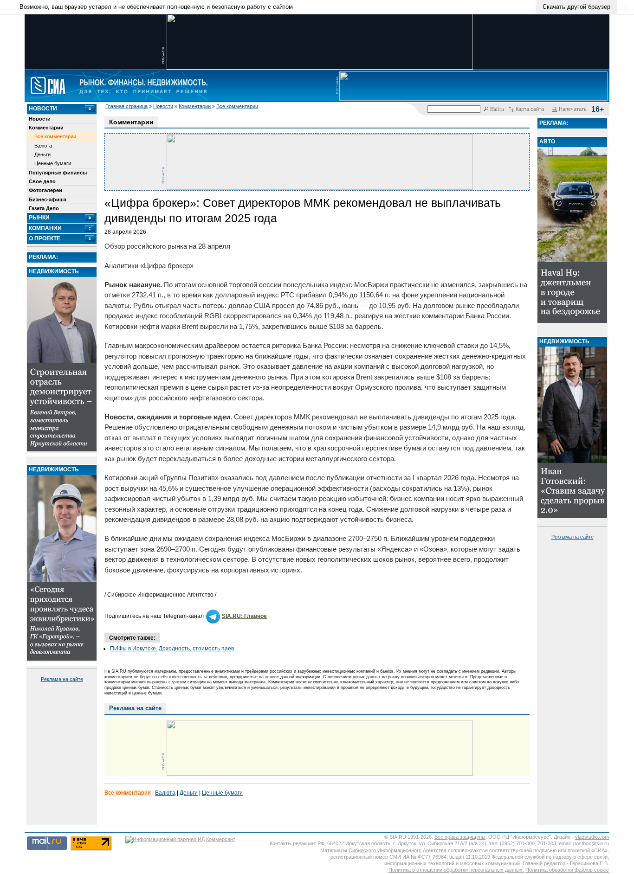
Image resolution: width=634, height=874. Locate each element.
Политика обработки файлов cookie (567, 870)
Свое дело (42, 181)
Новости (163, 106)
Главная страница (126, 106)
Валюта (43, 145)
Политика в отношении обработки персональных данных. (456, 870)
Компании (45, 228)
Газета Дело (44, 208)
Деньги (42, 154)
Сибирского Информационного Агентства (397, 850)
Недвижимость (54, 271)
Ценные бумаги (52, 163)
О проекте (44, 238)
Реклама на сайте (62, 679)
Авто (547, 141)
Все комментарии (237, 106)
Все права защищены (459, 837)
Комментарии (195, 106)
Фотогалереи (45, 190)
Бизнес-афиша (47, 199)
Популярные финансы (58, 172)
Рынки (39, 217)
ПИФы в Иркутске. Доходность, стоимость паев (172, 648)
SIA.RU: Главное (244, 616)
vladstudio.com (592, 837)
